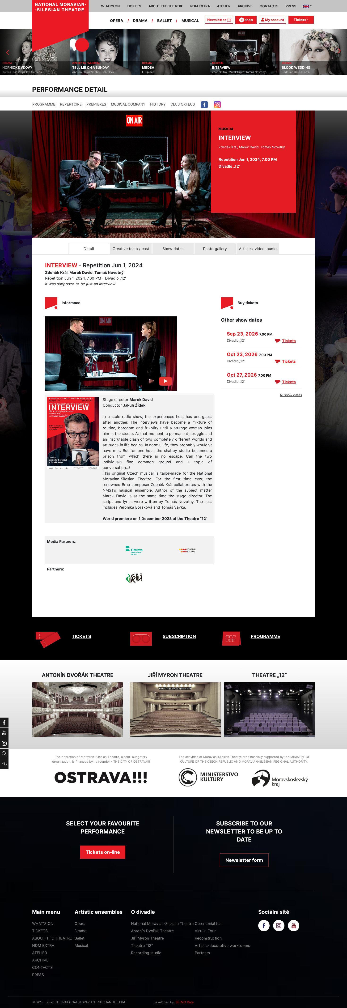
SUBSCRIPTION (179, 636)
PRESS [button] (291, 6)
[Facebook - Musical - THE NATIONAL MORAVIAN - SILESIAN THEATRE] (204, 104)
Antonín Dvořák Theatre (152, 930)
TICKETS (81, 636)
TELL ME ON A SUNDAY (20, 67)
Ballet (80, 938)
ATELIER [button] (223, 6)
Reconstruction (208, 938)
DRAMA (140, 20)
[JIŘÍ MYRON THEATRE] (175, 709)
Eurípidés (78, 72)
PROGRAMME (43, 104)
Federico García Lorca (226, 72)
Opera (80, 923)
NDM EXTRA (43, 945)
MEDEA (78, 67)
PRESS (38, 974)
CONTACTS (42, 967)
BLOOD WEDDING (226, 67)
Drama (80, 930)
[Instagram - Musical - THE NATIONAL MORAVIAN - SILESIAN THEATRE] (217, 104)
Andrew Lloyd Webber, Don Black (23, 72)
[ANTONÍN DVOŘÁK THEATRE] (77, 709)
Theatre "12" (142, 945)
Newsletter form (244, 860)
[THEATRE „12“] (269, 709)
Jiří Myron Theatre (147, 938)
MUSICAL (190, 20)
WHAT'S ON (42, 923)
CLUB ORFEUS (182, 104)
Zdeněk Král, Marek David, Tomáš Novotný (169, 72)
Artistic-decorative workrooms (222, 945)
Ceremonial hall (208, 923)
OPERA (116, 20)
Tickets (300, 20)
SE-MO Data (185, 1002)
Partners (202, 952)
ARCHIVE (245, 6)
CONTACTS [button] (269, 6)
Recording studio (146, 952)
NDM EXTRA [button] (200, 6)
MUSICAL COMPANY (128, 104)
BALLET (164, 20)
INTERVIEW (151, 67)
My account (274, 20)
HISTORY (158, 104)
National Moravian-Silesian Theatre (162, 923)
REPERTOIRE (71, 104)
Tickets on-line (103, 852)
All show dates (291, 395)
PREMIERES (96, 104)
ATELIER (39, 952)
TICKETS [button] (134, 6)
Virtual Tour (205, 930)
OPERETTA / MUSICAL (16, 63)
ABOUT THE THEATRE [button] (165, 6)
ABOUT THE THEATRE (52, 938)
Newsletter (216, 20)
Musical (81, 945)
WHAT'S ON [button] (110, 6)
